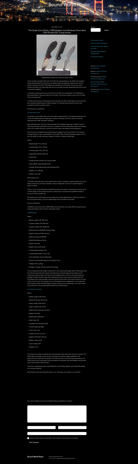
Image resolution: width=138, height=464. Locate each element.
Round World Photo (55, 456)
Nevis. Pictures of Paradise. (99, 43)
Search (93, 27)
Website (30, 433)
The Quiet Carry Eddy (34, 289)
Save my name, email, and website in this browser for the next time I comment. (54, 438)
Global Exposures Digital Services (66, 458)
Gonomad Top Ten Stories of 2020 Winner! (71, 388)
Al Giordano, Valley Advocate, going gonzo (99, 84)
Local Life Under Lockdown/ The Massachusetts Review (42, 388)
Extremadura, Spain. (97, 40)
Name (30, 427)
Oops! (81, 17)
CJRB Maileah (31, 212)
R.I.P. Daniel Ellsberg (97, 56)
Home (57, 17)
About (64, 17)
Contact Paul (72, 17)
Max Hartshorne (96, 82)
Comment (31, 406)
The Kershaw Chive (33, 112)
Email (61, 427)
